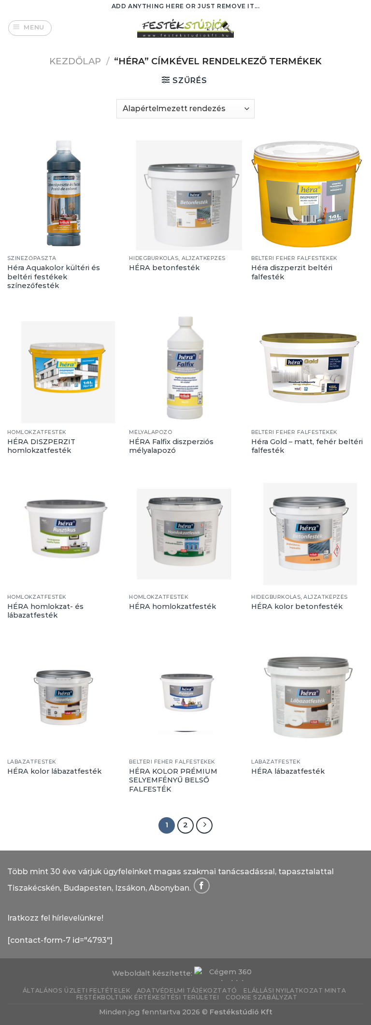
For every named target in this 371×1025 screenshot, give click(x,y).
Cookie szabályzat (261, 997)
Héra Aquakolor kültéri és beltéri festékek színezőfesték (53, 276)
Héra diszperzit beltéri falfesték (291, 272)
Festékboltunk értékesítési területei (147, 997)
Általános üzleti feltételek (76, 990)
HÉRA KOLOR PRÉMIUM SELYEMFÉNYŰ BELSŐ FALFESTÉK (173, 780)
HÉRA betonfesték (164, 267)
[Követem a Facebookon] (202, 886)
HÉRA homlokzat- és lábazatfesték (45, 611)
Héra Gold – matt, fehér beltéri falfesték (307, 446)
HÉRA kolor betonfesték (296, 606)
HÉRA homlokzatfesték (172, 606)
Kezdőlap (75, 61)
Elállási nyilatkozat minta (294, 990)
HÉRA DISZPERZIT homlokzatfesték (41, 446)
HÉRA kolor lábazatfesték (54, 771)
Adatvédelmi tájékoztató (187, 990)
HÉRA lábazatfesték (288, 771)
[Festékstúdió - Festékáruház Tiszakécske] (185, 27)
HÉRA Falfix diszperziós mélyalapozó (171, 446)
